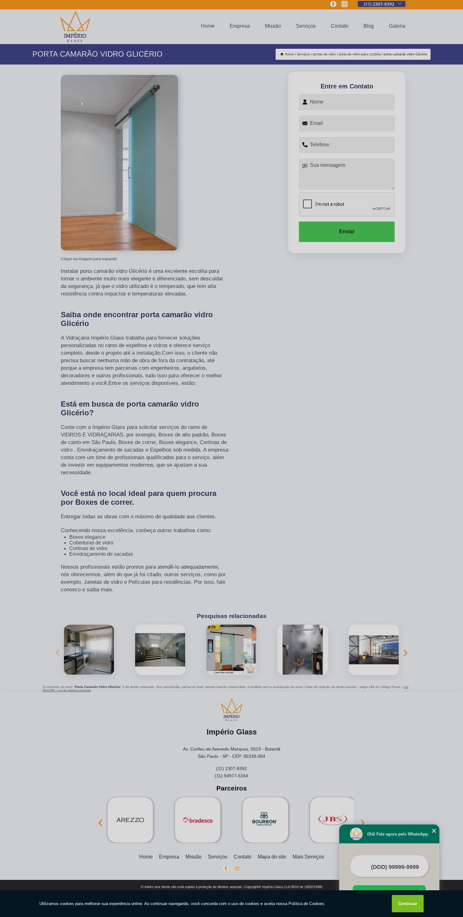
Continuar (407, 903)
